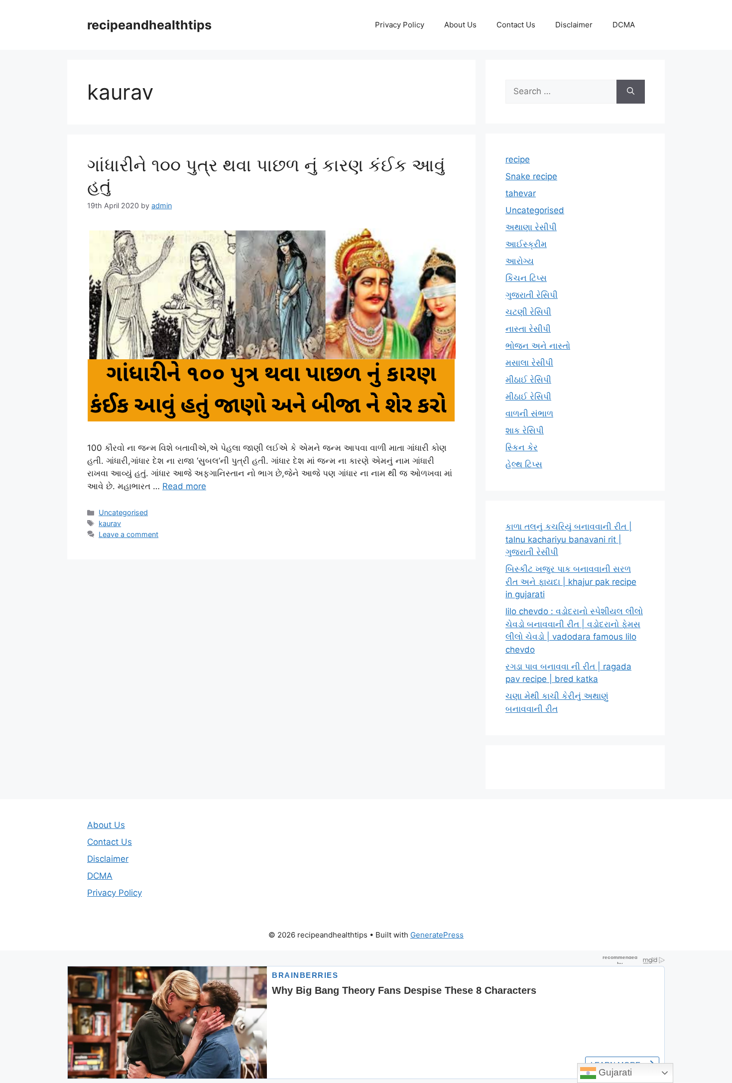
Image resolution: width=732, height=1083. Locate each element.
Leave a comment (128, 534)
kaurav (110, 523)
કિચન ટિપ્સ (526, 278)
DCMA (623, 24)
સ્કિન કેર (521, 447)
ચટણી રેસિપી (528, 312)
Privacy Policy (399, 24)
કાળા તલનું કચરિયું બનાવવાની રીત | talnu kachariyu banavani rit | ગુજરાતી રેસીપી (568, 539)
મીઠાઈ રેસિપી (528, 380)
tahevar (520, 193)
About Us (460, 24)
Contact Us (515, 24)
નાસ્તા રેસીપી (528, 329)
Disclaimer (574, 24)
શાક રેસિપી (524, 430)
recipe (517, 159)
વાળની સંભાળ (529, 413)
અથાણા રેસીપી (531, 227)
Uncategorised (123, 512)
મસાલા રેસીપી (529, 363)
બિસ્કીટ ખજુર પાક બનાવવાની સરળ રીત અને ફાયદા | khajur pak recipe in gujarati (570, 581)
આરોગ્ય (519, 261)
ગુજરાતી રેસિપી (531, 295)
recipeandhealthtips (149, 24)
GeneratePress (437, 935)
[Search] (630, 92)
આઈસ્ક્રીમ (526, 244)
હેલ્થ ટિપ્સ (523, 464)
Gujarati (614, 1072)
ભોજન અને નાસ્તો (537, 346)
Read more (184, 486)
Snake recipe (531, 176)
